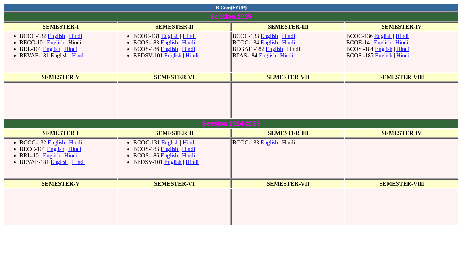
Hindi (75, 36)
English (56, 36)
